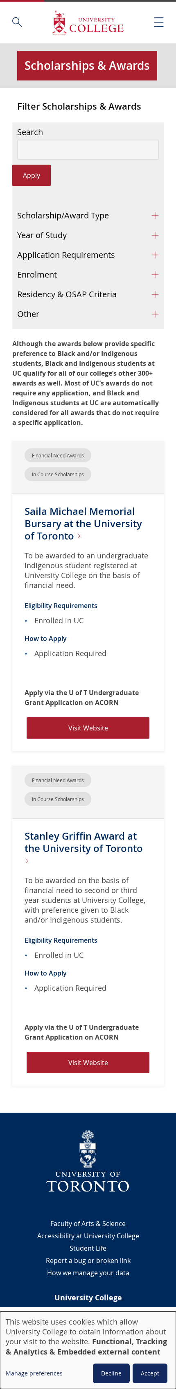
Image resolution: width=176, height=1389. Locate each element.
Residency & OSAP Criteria (67, 294)
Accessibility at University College (88, 1235)
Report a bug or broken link (88, 1260)
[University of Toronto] (88, 1160)
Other (28, 313)
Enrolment (37, 274)
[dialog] (88, 1350)
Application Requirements (66, 254)
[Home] (88, 22)
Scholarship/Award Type (63, 215)
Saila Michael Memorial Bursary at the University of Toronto (83, 523)
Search (30, 132)
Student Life (88, 1248)
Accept (150, 1373)
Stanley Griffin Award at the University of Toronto (84, 842)
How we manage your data (88, 1272)
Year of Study (42, 235)
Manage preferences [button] (34, 1373)
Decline (111, 1373)
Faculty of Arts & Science (88, 1223)
